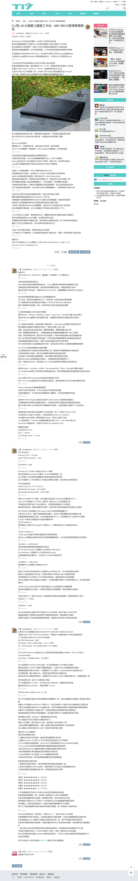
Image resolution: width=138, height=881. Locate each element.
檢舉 (47, 33)
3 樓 (19, 629)
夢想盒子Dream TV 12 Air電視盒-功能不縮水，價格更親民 (116, 50)
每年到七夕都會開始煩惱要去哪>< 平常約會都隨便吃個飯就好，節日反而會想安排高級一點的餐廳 (110, 122)
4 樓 (19, 851)
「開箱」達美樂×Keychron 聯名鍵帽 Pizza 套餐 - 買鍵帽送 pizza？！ (117, 62)
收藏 (65, 252)
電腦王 (96, 1)
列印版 (16, 36)
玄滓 (24, 851)
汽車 (99, 180)
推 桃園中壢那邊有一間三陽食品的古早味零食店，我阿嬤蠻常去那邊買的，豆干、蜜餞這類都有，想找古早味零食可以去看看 (110, 151)
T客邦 (91, 1)
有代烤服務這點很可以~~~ (108, 131)
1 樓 (19, 269)
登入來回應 (17, 866)
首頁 (18, 13)
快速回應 (74, 252)
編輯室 (96, 13)
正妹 (31, 13)
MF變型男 (115, 1)
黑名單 (96, 204)
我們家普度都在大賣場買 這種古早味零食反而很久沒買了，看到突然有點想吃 (109, 160)
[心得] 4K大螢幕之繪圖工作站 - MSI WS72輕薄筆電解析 (46, 21)
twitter (22, 36)
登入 (118, 4)
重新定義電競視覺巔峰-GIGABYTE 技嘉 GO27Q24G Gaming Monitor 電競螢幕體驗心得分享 (116, 89)
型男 (44, 13)
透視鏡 (124, 1)
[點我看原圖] (17, 59)
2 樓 (19, 449)
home (131, 872)
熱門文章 (101, 25)
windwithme (20, 33)
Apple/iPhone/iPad (116, 180)
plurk (29, 36)
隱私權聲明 (33, 874)
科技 (70, 13)
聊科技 (18, 21)
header (131, 867)
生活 (57, 13)
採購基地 (101, 1)
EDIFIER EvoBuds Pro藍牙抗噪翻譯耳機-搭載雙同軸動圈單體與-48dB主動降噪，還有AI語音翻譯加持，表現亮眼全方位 (117, 36)
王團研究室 (105, 180)
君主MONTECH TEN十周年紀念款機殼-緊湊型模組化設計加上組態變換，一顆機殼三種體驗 (117, 75)
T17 (23, 6)
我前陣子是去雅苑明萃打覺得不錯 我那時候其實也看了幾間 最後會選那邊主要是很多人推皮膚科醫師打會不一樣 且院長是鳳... (109, 110)
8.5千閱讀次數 (3, 356)
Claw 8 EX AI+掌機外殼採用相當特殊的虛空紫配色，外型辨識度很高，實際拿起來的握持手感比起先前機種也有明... (110, 140)
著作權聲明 (24, 874)
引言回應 (85, 252)
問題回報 (51, 874)
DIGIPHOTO (108, 1)
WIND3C (42, 840)
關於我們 (15, 874)
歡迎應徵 (103, 201)
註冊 (124, 4)
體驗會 (83, 13)
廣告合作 (42, 874)
